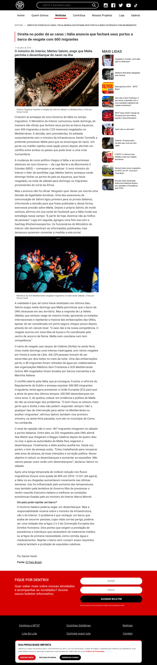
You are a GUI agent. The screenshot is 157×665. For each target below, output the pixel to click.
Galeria (135, 15)
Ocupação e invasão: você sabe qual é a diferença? (127, 60)
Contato (128, 633)
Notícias (60, 15)
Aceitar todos (26, 657)
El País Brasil (34, 562)
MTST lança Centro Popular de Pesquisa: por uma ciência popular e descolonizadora (127, 115)
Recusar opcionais (47, 657)
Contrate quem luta (79, 633)
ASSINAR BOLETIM (111, 599)
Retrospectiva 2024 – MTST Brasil (126, 88)
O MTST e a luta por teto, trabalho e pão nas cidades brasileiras (126, 156)
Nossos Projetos (102, 15)
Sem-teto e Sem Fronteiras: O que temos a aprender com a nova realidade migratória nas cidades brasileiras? (127, 102)
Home (21, 15)
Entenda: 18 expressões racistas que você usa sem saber (126, 143)
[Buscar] (94, 5)
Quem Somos (40, 15)
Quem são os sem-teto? (124, 129)
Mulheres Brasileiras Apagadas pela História (127, 74)
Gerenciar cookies (70, 657)
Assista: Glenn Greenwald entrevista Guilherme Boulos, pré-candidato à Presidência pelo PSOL (126, 184)
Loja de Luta (29, 633)
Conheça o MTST (29, 625)
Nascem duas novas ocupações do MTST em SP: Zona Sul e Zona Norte (128, 170)
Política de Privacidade (95, 651)
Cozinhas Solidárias (78, 625)
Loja (121, 15)
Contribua (79, 15)
